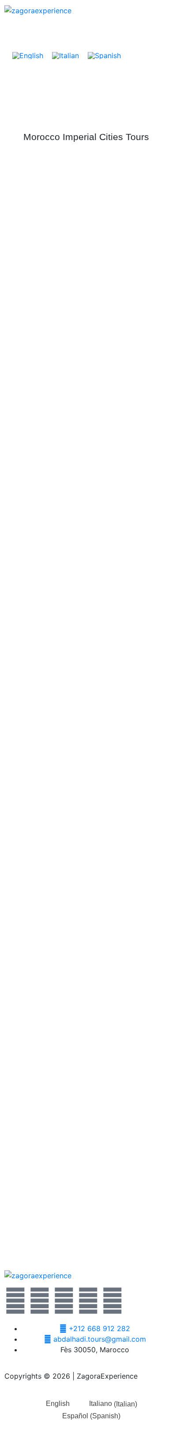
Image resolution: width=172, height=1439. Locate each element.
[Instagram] (88, 1301)
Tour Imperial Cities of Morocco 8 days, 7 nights (86, 617)
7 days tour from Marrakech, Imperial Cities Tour (86, 920)
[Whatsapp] (64, 1301)
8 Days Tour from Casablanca (86, 768)
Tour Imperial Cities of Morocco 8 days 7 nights (86, 1071)
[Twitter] (15, 1301)
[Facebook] (40, 1301)
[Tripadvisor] (112, 1301)
